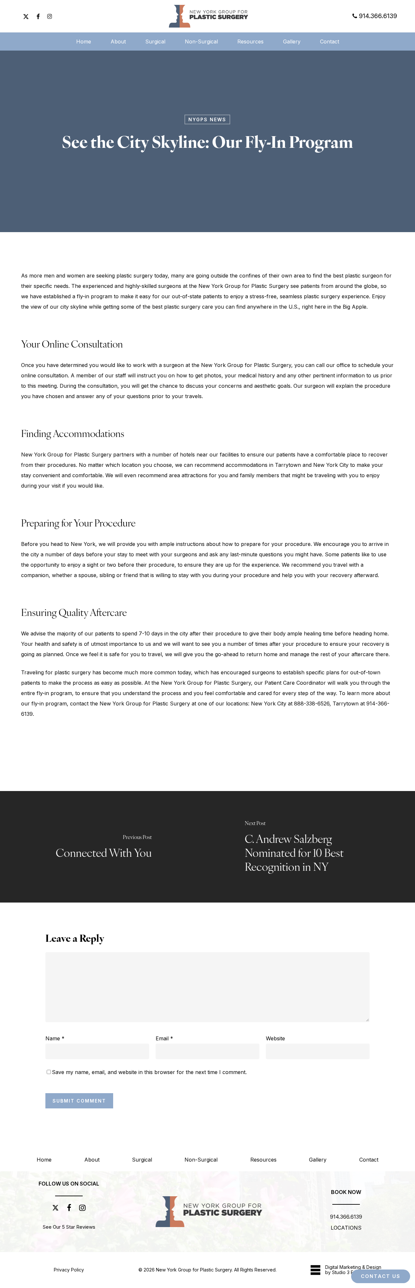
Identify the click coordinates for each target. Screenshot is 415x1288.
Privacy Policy (69, 1269)
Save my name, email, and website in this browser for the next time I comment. (149, 1072)
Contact (368, 1159)
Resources (263, 1159)
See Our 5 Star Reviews (69, 1227)
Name (55, 1038)
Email (164, 1038)
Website (275, 1038)
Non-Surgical (201, 1159)
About (92, 1159)
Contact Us (380, 1276)
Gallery (317, 1159)
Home (44, 1159)
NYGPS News (207, 119)
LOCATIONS (346, 1227)
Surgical (142, 1159)
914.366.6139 (346, 1216)
